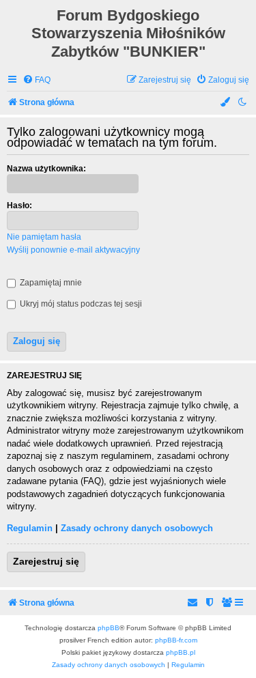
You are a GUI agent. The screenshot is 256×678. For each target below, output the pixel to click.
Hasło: (19, 205)
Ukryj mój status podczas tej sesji (80, 304)
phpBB (108, 628)
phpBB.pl (180, 652)
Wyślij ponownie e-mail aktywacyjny (73, 250)
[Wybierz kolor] (226, 103)
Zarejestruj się (46, 561)
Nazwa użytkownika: (46, 168)
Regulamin (30, 528)
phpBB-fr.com (176, 640)
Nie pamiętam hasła (44, 237)
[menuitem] (37, 80)
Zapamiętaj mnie (50, 282)
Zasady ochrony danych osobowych (137, 528)
